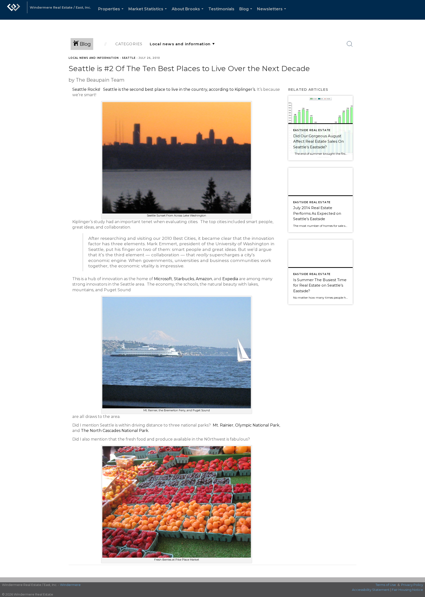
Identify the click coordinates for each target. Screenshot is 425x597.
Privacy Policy (412, 585)
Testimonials (221, 9)
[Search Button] (349, 44)
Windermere (70, 585)
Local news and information (94, 58)
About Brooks (188, 13)
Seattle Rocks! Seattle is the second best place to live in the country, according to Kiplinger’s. (164, 89)
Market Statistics (148, 13)
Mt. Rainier (223, 425)
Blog (246, 13)
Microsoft (163, 278)
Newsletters (272, 13)
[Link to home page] (13, 10)
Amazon (204, 278)
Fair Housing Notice (407, 590)
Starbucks (184, 278)
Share (417, 67)
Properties (111, 13)
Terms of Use (386, 585)
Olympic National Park (257, 425)
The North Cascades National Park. (115, 430)
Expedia (230, 278)
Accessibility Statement (371, 590)
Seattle (129, 58)
